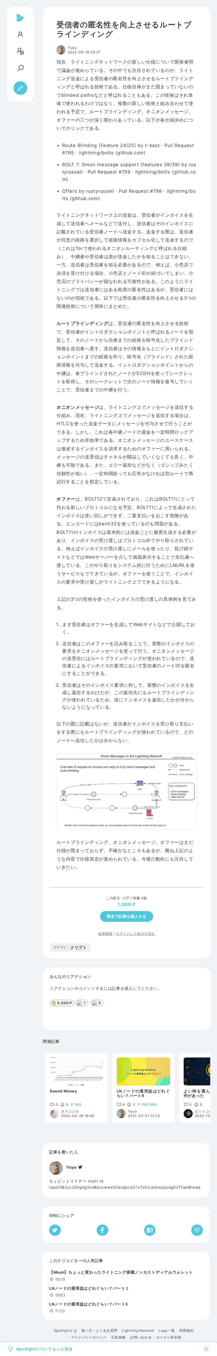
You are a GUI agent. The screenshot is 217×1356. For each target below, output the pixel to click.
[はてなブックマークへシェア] (149, 1230)
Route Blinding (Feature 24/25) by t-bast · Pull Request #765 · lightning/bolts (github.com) (128, 148)
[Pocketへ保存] (197, 1230)
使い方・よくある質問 (99, 1330)
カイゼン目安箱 (168, 1337)
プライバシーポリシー (89, 1337)
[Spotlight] (20, 22)
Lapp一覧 (167, 1330)
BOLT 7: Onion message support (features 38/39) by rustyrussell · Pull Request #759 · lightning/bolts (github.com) (129, 172)
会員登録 (105, 933)
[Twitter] (80, 1167)
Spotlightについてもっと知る (44, 1349)
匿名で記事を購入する (126, 916)
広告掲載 (118, 1337)
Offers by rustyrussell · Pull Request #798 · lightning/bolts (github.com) (129, 194)
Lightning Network (138, 1330)
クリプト (70, 947)
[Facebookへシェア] (102, 1230)
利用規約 (186, 1330)
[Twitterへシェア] (55, 1230)
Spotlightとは (65, 1330)
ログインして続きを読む (135, 933)
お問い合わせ (140, 1337)
